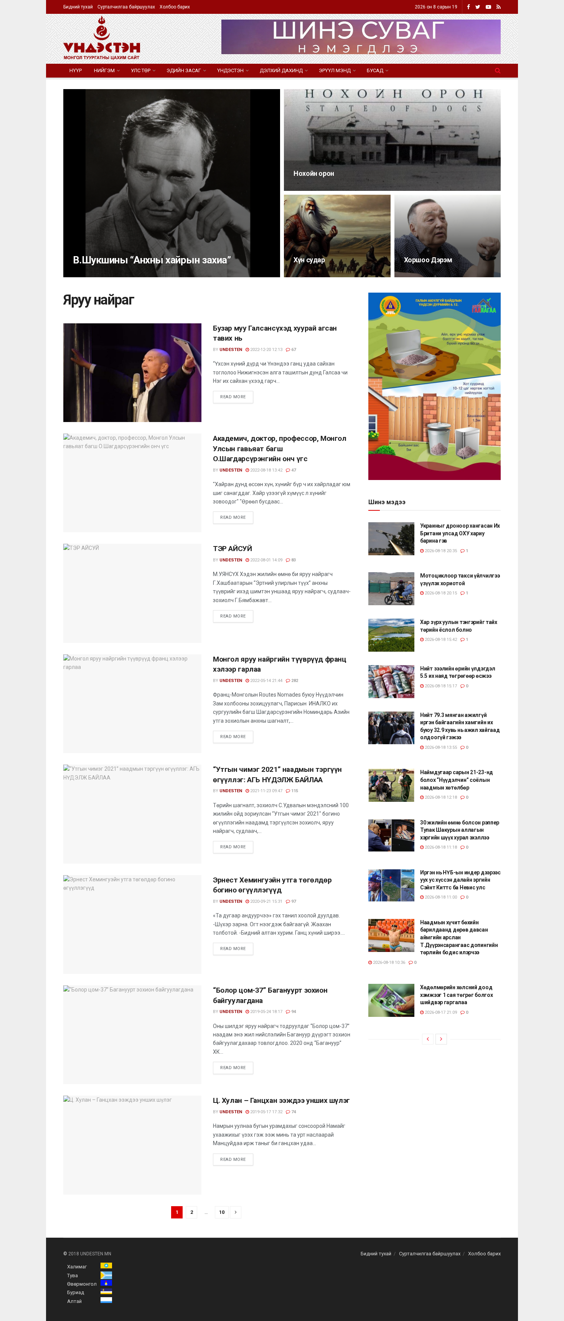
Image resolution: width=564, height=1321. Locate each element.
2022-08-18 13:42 (265, 470)
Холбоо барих (175, 7)
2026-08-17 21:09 (440, 1012)
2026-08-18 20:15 (440, 593)
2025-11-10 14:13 (313, 188)
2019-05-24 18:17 (265, 1011)
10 (221, 1212)
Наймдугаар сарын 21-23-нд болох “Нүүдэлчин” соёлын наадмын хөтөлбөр (456, 779)
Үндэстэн (230, 70)
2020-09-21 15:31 (265, 901)
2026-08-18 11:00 (440, 897)
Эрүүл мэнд (335, 70)
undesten (90, 274)
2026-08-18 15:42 (440, 639)
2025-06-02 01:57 (313, 274)
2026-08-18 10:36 (388, 962)
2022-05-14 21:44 (265, 680)
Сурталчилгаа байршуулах (126, 7)
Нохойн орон (314, 173)
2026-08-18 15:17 (440, 686)
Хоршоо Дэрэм (428, 260)
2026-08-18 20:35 (440, 550)
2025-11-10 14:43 (125, 274)
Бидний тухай (78, 7)
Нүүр (75, 70)
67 (293, 349)
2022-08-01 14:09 (265, 560)
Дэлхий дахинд (281, 70)
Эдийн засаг (184, 70)
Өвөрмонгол (82, 1284)
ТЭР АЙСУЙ (232, 548)
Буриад (75, 1292)
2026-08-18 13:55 (440, 747)
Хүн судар (309, 260)
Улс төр (140, 70)
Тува (72, 1275)
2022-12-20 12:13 (265, 349)
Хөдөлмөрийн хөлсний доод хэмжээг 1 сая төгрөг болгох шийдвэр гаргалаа (456, 994)
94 (293, 1011)
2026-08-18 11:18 (440, 847)
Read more (233, 396)
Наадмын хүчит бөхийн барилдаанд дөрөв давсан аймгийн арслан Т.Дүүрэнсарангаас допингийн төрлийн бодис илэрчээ (459, 937)
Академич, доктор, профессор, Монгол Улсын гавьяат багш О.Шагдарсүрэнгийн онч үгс (279, 448)
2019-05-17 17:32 (265, 1111)
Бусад (375, 70)
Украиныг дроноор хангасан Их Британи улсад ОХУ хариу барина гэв (460, 533)
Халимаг (77, 1267)
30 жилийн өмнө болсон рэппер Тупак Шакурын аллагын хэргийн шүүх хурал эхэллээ (459, 830)
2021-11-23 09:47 (265, 790)
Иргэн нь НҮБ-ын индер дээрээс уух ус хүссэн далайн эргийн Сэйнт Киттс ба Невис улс (460, 880)
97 (293, 901)
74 (293, 1111)
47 (293, 470)
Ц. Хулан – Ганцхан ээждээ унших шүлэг (281, 1100)
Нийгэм (104, 70)
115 (294, 790)
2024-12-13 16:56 (424, 274)
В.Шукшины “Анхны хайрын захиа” (152, 260)
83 (293, 560)
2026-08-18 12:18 (440, 797)
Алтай (74, 1301)
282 (294, 680)
